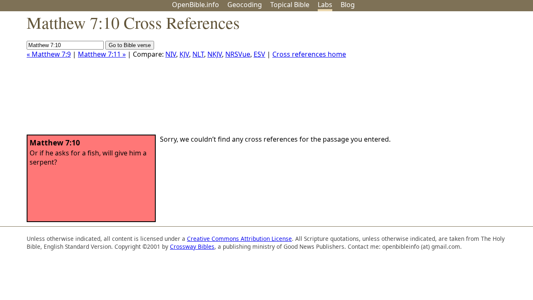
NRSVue (237, 54)
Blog (348, 4)
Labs (325, 4)
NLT (198, 54)
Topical (289, 4)
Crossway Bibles (192, 246)
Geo (244, 4)
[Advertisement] (449, 76)
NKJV (214, 54)
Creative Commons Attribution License (239, 238)
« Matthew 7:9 (49, 54)
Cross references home (309, 54)
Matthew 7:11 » (102, 54)
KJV (184, 54)
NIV (170, 54)
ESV (259, 54)
